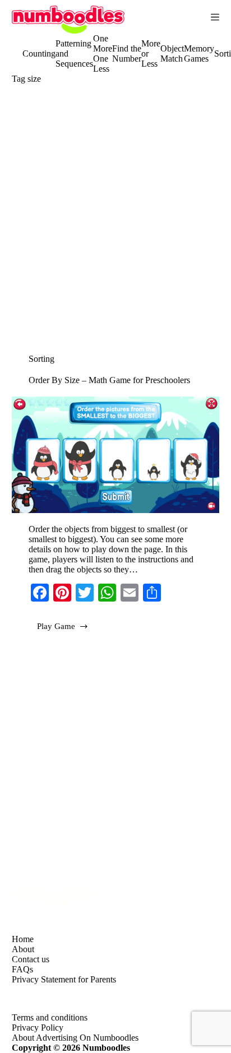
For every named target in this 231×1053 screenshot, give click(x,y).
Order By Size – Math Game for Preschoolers (109, 380)
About (23, 949)
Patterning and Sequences (74, 53)
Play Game (67, 630)
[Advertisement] (115, 221)
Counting (39, 53)
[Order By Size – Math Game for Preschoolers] (116, 455)
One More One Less (102, 53)
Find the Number (126, 53)
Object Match (172, 53)
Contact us (30, 959)
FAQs (22, 969)
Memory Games (199, 53)
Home (23, 939)
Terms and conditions (49, 1017)
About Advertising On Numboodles (75, 1037)
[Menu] (215, 17)
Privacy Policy (37, 1027)
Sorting (41, 359)
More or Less (150, 53)
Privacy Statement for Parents (64, 979)
